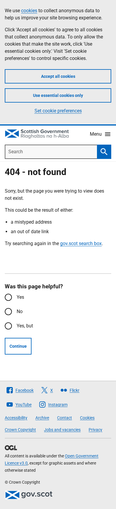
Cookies (87, 417)
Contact (64, 417)
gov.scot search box (81, 243)
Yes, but (25, 326)
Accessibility (16, 417)
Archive (42, 417)
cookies (29, 10)
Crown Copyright (20, 429)
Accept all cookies (58, 76)
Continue (18, 346)
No (20, 311)
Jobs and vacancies (62, 429)
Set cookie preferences (58, 111)
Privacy (95, 429)
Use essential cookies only (58, 95)
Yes (20, 297)
